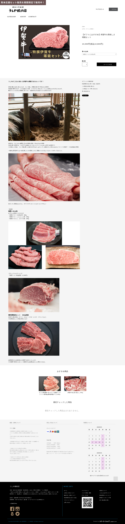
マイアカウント (100, 9)
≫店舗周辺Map (13, 503)
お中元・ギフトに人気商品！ (88, 28)
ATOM (86, 495)
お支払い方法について (69, 492)
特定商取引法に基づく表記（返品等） (91, 83)
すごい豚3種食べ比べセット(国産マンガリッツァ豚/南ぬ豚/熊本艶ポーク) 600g (49, 393)
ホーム (65, 490)
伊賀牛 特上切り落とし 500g (75, 392)
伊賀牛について (103, 490)
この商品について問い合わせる (90, 88)
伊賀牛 (83, 26)
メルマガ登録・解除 (86, 492)
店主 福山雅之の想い (104, 500)
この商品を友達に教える (88, 86)
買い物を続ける (86, 91)
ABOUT (23, 16)
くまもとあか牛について (105, 492)
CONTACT (32, 16)
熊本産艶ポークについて (105, 495)
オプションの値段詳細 (87, 81)
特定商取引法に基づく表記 (70, 497)
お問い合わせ (67, 502)
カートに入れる (108, 64)
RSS (83, 495)
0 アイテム (114, 9)
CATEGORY (11, 16)
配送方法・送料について (69, 495)
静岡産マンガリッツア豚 (105, 497)
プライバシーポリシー (69, 500)
